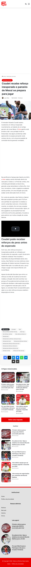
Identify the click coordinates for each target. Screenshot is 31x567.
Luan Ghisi (6, 98)
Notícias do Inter (11, 76)
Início (4, 76)
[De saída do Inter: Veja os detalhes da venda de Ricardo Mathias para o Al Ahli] (23, 377)
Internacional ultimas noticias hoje (10, 348)
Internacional (5, 336)
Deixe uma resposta (15, 420)
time (19, 129)
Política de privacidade (7, 499)
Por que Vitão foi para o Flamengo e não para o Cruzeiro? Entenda (8, 408)
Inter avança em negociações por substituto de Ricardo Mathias (20, 475)
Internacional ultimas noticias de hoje (11, 343)
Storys (3, 515)
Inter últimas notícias (7, 334)
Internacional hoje (7, 341)
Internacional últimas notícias (20, 341)
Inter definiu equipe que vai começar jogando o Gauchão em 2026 (20, 464)
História (3, 513)
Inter (3, 179)
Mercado (3, 510)
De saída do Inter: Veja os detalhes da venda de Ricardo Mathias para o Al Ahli (20, 442)
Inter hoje (22, 331)
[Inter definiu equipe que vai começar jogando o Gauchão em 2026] (23, 399)
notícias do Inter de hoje (18, 350)
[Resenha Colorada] (3, 3)
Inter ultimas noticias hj (20, 334)
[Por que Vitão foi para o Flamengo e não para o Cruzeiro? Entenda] (8, 399)
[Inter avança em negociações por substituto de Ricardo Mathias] (6, 477)
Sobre (3, 496)
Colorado (13, 329)
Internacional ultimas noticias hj (10, 346)
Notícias (3, 507)
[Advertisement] (15, 24)
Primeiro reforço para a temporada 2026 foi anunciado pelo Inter (7, 386)
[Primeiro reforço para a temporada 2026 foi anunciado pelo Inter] (8, 377)
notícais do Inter (6, 350)
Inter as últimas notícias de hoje (10, 331)
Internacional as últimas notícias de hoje (12, 338)
